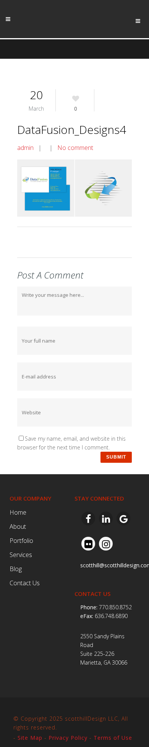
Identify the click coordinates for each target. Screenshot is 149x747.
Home (18, 512)
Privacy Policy (68, 737)
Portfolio (21, 540)
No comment (75, 147)
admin (25, 147)
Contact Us (25, 583)
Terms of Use (113, 737)
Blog (16, 569)
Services (21, 555)
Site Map (30, 737)
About (18, 526)
